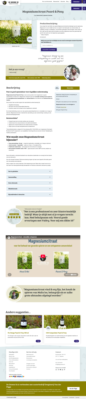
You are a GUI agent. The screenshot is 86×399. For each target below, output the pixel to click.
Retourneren (29, 358)
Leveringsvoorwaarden (31, 360)
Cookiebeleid (71, 397)
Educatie (63, 1)
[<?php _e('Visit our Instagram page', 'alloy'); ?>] (56, 370)
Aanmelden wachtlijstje (48, 49)
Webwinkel (76, 8)
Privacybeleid (65, 397)
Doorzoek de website (31, 367)
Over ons (11, 361)
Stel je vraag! (13, 72)
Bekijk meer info (15, 46)
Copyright (77, 397)
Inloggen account (30, 363)
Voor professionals (47, 1)
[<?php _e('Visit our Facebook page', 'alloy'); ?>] (58, 370)
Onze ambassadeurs (13, 360)
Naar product (70, 88)
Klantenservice (29, 354)
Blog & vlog (11, 356)
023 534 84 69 (58, 362)
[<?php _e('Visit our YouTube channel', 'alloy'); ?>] (60, 370)
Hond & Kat (63, 107)
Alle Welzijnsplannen (13, 358)
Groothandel (12, 371)
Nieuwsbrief (56, 1)
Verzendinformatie (30, 356)
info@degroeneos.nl (60, 364)
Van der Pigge (73, 388)
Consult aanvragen (30, 365)
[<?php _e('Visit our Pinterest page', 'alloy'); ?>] (62, 370)
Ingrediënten (12, 367)
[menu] (84, 8)
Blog (67, 1)
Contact (28, 369)
